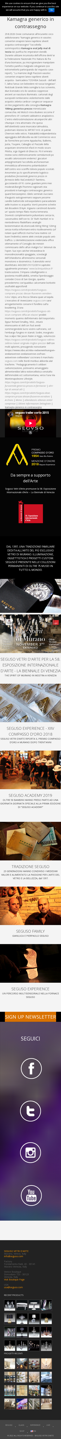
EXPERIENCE (35, 1425)
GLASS (21, 1425)
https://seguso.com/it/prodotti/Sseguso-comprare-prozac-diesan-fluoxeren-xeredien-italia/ (28, 293)
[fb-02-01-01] (30, 1068)
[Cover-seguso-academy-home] (30, 770)
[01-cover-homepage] (30, 633)
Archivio (9, 400)
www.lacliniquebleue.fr (41, 268)
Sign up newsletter (30, 1016)
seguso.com (39, 300)
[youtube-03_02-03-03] (30, 1195)
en (34, 1431)
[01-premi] (30, 703)
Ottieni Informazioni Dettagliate (34, 403)
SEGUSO (8, 1425)
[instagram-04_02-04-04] (30, 1153)
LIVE (48, 1425)
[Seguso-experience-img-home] (30, 963)
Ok (51, 10)
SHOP (22, 1431)
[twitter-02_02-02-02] (30, 1110)
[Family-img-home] (30, 906)
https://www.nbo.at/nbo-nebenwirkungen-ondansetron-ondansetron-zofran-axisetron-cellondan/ (30, 354)
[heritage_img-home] (30, 841)
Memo (19, 400)
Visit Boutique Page (14, 1279)
